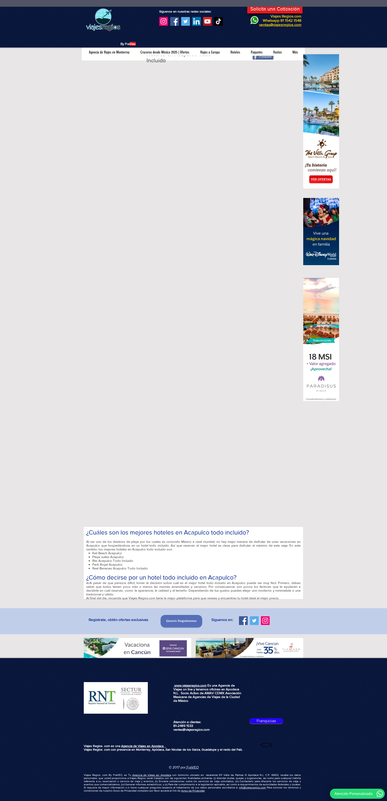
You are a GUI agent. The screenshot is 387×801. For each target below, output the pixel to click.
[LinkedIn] (196, 21)
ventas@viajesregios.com (191, 729)
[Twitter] (185, 21)
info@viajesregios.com (252, 787)
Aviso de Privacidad (193, 790)
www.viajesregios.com (189, 685)
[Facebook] (174, 21)
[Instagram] (163, 21)
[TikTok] (218, 21)
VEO (195, 767)
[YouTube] (207, 21)
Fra (188, 767)
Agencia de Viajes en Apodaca (143, 746)
